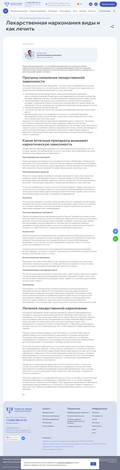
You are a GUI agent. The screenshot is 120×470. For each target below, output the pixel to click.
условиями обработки (65, 463)
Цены (94, 429)
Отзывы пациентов (74, 426)
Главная (8, 18)
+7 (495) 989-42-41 (33, 3)
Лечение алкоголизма (50, 416)
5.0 (81, 4)
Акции (94, 419)
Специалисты (97, 416)
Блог (15, 18)
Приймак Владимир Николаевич (49, 55)
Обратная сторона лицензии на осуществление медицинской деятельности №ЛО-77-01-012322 (74, 444)
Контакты (92, 11)
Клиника (95, 412)
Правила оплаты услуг (75, 416)
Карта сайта (96, 426)
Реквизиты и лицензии (11, 459)
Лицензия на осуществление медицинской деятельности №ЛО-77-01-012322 (67, 441)
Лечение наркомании (50, 419)
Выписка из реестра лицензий (52, 449)
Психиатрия (47, 423)
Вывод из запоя (48, 412)
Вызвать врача (108, 4)
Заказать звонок (12, 423)
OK (93, 464)
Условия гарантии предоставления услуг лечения (76, 421)
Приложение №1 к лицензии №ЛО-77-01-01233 (57, 446)
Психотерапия (48, 426)
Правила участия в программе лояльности (19, 462)
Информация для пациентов (78, 412)
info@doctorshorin (13, 428)
